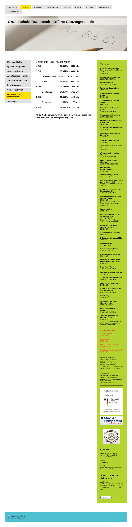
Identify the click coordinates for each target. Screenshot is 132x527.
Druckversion (15, 516)
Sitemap (22, 516)
